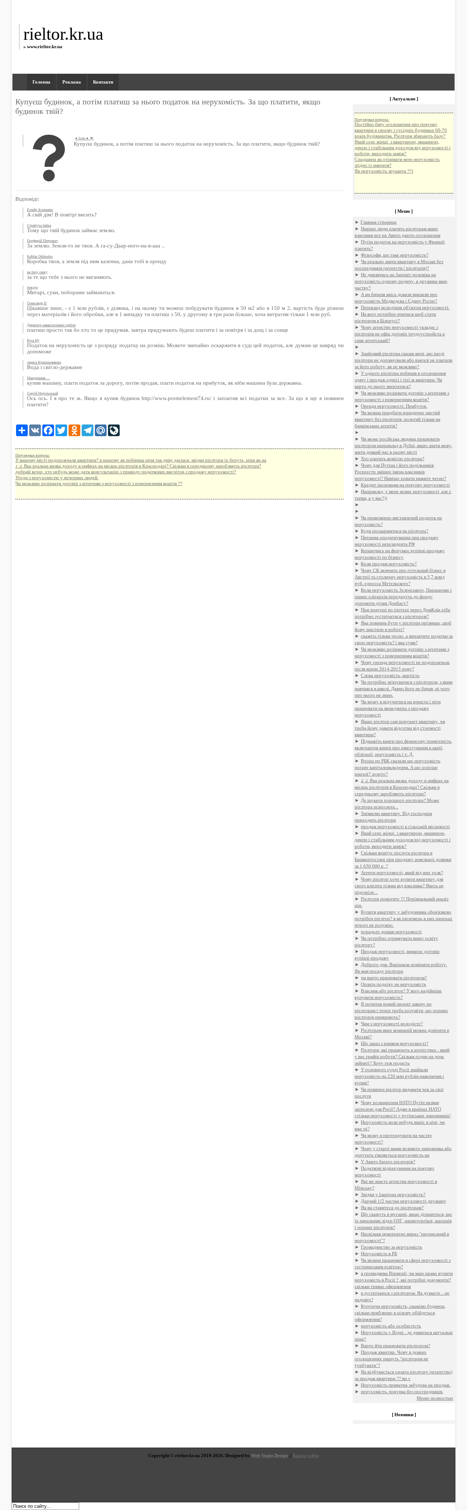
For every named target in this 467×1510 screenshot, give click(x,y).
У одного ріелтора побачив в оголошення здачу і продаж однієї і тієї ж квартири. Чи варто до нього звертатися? (400, 379)
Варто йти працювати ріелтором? (395, 1345)
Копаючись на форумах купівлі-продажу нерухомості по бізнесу (400, 553)
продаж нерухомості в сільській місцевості (405, 826)
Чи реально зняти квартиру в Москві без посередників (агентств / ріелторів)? (399, 264)
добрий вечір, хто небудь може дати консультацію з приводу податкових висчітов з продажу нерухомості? (125, 471)
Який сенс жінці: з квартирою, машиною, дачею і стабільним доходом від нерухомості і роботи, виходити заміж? (403, 147)
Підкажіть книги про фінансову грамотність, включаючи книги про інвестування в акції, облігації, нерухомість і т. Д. (403, 747)
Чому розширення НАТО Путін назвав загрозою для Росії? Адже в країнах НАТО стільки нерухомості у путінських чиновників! (403, 1109)
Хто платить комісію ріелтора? (392, 458)
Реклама (71, 82)
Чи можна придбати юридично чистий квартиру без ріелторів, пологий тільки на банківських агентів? (397, 419)
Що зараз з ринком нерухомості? (394, 1043)
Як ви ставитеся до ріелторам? (392, 1207)
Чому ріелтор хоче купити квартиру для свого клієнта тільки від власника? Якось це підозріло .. (399, 885)
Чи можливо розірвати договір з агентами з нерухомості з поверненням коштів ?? (98, 483)
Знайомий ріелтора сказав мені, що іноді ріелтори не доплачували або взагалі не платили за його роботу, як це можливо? (403, 360)
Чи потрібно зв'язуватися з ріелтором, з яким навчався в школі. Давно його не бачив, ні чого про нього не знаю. (403, 688)
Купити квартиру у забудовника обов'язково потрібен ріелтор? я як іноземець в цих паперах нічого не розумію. (403, 918)
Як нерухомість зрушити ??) (384, 171)
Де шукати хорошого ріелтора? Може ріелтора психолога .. (397, 803)
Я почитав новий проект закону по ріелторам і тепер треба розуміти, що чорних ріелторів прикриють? (401, 1010)
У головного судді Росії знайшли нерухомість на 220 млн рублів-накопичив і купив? (399, 1076)
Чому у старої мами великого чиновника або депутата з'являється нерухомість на (403, 1151)
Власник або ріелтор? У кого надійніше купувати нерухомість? (398, 993)
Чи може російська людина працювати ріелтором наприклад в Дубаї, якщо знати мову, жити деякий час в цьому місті (403, 445)
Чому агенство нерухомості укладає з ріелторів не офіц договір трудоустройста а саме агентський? (400, 333)
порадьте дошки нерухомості (391, 931)
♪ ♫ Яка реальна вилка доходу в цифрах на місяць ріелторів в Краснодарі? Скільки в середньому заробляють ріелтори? (138, 466)
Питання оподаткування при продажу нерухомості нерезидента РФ (397, 540)
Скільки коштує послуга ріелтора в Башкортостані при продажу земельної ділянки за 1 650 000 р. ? (403, 859)
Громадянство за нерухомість (391, 1247)
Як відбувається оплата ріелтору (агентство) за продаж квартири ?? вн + (403, 1375)
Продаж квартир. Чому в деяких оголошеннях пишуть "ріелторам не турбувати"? (391, 1358)
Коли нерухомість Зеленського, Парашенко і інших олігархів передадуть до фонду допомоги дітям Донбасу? (403, 596)
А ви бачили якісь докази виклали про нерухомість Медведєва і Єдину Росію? (396, 297)
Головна (41, 82)
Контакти (103, 82)
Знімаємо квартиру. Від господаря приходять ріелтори (393, 816)
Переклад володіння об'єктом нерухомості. (405, 307)
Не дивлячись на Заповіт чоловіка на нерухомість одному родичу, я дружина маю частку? (401, 281)
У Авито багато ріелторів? (388, 1161)
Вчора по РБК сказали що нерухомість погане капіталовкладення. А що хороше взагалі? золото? (397, 767)
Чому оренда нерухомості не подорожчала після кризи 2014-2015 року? (402, 665)
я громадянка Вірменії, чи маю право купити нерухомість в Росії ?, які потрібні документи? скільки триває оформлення (404, 1280)
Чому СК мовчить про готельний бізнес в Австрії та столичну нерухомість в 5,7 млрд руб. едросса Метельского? (400, 577)
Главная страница (378, 222)
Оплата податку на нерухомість (393, 984)
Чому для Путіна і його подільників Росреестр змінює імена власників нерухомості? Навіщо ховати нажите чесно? (400, 471)
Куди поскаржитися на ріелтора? (394, 530)
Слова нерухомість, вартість (390, 675)
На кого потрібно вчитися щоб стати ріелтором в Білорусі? (395, 317)
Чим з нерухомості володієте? (392, 1023)
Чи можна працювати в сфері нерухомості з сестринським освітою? (403, 1263)
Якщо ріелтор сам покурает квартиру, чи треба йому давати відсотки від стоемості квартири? (400, 728)
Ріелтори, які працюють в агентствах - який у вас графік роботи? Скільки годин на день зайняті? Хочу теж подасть (402, 1056)
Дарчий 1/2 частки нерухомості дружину (403, 1201)
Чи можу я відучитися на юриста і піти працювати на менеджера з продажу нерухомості (398, 708)
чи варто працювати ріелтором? (394, 977)
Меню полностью (435, 1398)
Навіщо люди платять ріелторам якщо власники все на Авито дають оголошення (397, 231)
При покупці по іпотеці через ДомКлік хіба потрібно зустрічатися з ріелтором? (402, 612)
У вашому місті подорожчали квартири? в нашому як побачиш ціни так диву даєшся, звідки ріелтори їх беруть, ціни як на (140, 460)
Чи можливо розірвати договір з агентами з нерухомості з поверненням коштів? (402, 396)
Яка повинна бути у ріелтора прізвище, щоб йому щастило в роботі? (403, 626)
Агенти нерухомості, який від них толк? (402, 872)
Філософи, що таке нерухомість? (394, 254)
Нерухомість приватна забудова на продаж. (406, 1385)
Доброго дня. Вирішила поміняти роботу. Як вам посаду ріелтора (401, 967)
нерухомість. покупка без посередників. (402, 1391)
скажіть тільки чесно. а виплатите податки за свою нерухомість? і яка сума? (404, 639)
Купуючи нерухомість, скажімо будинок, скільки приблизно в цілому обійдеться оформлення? (400, 1312)
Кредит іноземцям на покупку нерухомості (405, 484)
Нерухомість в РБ (379, 1253)
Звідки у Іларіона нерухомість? (393, 1194)
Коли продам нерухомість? (389, 563)
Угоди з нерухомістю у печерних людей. (57, 477)
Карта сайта (306, 1455)
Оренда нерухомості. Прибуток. (394, 406)
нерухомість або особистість (391, 1325)
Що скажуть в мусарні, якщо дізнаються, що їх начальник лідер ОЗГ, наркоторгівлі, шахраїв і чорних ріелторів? (403, 1220)
